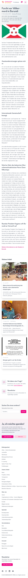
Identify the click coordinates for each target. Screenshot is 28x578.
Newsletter (4, 528)
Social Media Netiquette (7, 530)
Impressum (4, 537)
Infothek (4, 459)
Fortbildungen (5, 466)
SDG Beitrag (13, 321)
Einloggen (4, 543)
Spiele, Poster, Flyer (6, 463)
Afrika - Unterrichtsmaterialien (9, 450)
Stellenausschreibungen (7, 506)
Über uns (20, 436)
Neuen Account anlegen (7, 546)
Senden (14, 315)
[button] (2, 575)
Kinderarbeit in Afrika (7, 484)
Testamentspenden (6, 519)
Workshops (4, 454)
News (19, 13)
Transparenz (5, 477)
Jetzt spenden (7, 436)
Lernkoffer (4, 452)
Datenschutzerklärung (7, 535)
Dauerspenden (5, 515)
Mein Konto (4, 548)
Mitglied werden (5, 504)
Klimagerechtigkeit (6, 481)
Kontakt (3, 501)
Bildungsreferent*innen (7, 457)
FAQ (3, 525)
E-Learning (4, 461)
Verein (3, 494)
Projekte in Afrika (6, 474)
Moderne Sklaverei (6, 488)
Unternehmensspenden (7, 517)
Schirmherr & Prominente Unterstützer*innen (12, 499)
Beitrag (14, 13)
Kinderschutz (5, 532)
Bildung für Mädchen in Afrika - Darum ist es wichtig (14, 486)
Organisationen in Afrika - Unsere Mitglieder (12, 497)
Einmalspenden (5, 512)
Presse (3, 479)
